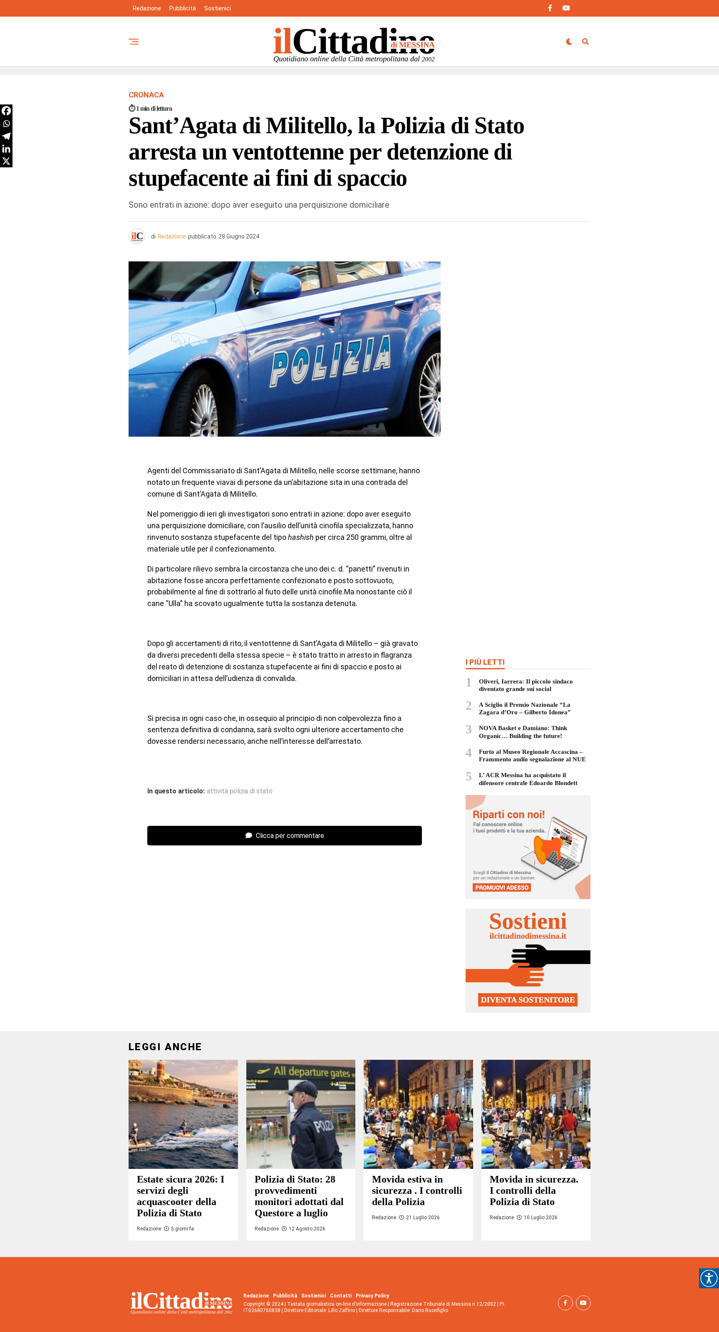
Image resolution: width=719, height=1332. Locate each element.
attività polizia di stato (240, 791)
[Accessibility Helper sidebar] (709, 1278)
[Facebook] (6, 110)
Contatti (341, 1296)
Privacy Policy (372, 1296)
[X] (6, 161)
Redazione (147, 8)
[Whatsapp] (6, 123)
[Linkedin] (6, 148)
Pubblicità (182, 8)
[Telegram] (6, 136)
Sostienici (217, 8)
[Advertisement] (528, 322)
